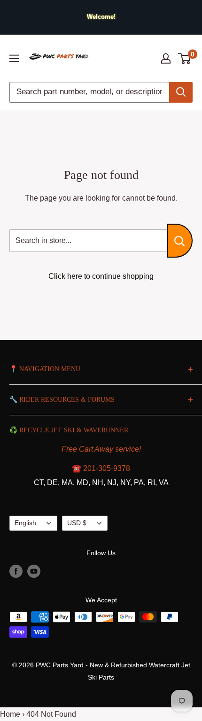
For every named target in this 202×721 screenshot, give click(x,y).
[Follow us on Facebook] (16, 571)
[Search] (181, 92)
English (25, 523)
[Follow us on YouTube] (33, 571)
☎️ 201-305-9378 (101, 468)
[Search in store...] (180, 241)
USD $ (76, 523)
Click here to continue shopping (101, 276)
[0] (185, 58)
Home (10, 714)
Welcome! (101, 16)
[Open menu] (14, 58)
